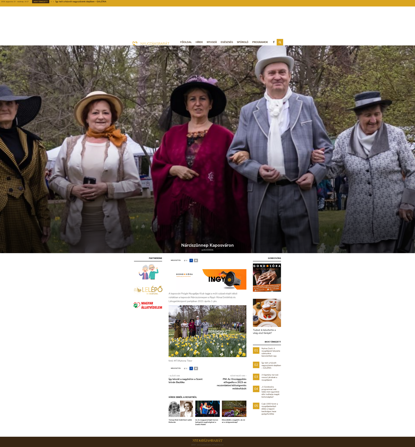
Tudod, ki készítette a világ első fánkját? (264, 331)
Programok (260, 42)
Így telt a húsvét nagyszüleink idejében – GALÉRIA (271, 365)
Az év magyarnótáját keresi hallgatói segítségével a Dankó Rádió (206, 422)
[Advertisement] (207, 23)
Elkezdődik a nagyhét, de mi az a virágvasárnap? (233, 421)
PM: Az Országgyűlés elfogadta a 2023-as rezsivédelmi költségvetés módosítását (231, 384)
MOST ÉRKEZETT (273, 342)
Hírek (199, 42)
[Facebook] (274, 42)
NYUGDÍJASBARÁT (207, 440)
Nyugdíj (212, 42)
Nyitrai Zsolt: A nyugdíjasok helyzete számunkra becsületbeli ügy (271, 352)
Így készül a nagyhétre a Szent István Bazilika (186, 381)
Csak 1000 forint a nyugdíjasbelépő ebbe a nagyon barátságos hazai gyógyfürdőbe (270, 409)
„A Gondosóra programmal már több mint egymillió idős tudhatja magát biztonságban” (270, 392)
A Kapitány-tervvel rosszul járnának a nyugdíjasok (270, 377)
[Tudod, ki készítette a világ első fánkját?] (267, 313)
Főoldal (186, 42)
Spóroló (242, 42)
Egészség (227, 42)
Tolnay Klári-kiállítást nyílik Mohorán (180, 421)
